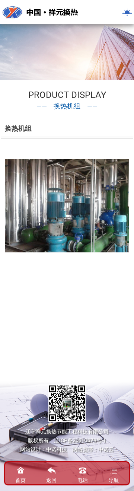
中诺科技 (56, 449)
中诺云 (106, 449)
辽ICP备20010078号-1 (80, 440)
